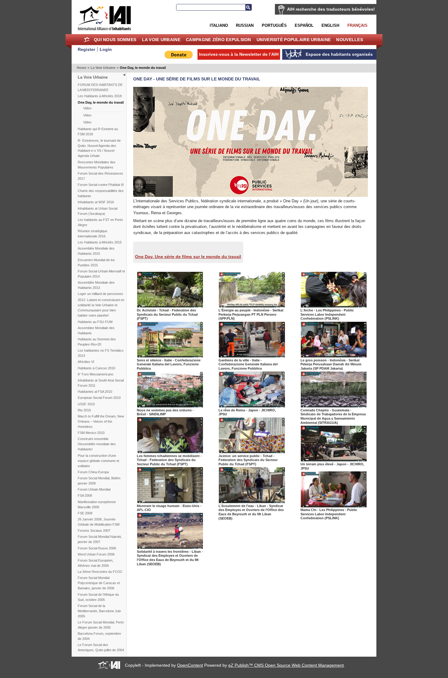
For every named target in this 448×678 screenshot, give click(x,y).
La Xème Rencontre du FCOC (100, 571)
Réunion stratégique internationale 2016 (92, 233)
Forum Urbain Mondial (94, 489)
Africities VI (86, 362)
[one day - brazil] (170, 406)
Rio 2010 (84, 410)
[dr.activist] (170, 306)
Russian (245, 25)
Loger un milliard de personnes (100, 294)
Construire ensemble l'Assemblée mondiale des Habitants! (97, 444)
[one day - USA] (170, 501)
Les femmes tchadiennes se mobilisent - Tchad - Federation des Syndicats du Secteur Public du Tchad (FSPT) (169, 460)
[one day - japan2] (334, 460)
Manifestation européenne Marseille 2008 (97, 504)
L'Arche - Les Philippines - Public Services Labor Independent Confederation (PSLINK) (327, 314)
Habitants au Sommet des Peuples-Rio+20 (97, 341)
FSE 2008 (85, 513)
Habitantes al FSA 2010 (95, 391)
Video (87, 108)
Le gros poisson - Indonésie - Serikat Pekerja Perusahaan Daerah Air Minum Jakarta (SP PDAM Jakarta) (330, 364)
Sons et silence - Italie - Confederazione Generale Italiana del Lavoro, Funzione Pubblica (169, 364)
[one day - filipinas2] (334, 506)
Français (357, 25)
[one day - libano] (170, 547)
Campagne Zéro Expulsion (218, 39)
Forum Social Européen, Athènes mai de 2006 (95, 563)
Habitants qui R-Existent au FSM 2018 (98, 131)
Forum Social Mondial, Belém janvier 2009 (99, 480)
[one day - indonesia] (252, 306)
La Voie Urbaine (161, 39)
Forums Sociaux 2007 (94, 530)
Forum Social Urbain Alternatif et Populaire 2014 (101, 273)
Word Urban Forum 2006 (96, 554)
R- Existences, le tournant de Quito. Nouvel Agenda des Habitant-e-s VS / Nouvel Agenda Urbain (99, 148)
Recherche (248, 7)
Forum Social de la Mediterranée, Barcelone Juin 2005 (99, 611)
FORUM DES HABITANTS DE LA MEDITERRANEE (100, 87)
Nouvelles (349, 39)
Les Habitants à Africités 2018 (100, 96)
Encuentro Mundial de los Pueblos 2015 (96, 262)
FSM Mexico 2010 (91, 433)
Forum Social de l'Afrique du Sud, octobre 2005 (98, 597)
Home (87, 39)
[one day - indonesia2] (334, 356)
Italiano (219, 25)
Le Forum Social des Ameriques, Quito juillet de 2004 (101, 647)
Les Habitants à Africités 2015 (100, 242)
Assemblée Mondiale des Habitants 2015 (96, 251)
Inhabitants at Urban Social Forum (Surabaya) (97, 211)
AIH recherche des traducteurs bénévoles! (331, 9)
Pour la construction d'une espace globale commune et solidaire (98, 461)
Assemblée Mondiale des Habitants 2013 (96, 285)
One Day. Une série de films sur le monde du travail (188, 256)
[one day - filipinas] (334, 306)
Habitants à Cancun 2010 (96, 368)
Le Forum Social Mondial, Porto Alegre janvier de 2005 (101, 624)
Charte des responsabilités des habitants (101, 193)
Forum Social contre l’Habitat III (101, 184)
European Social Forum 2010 (99, 397)
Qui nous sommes (115, 39)
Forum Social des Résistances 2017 (100, 176)
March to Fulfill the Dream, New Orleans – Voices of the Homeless (101, 421)
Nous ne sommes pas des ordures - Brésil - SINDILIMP (165, 412)
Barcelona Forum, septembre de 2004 (99, 636)
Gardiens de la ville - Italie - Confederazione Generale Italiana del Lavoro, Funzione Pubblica (248, 364)
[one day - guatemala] (334, 406)
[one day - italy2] (252, 356)
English (330, 25)
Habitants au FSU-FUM (95, 322)
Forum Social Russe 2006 (97, 548)
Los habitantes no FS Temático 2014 (100, 353)
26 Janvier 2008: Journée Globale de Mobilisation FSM (98, 521)
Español (304, 25)
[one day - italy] (170, 356)
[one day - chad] (170, 451)
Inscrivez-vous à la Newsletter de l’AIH (239, 54)
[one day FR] (250, 195)
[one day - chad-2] (252, 451)
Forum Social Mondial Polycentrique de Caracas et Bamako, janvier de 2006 (99, 583)
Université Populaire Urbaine (294, 39)
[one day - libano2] (252, 501)
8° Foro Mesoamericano (95, 374)
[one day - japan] (252, 406)
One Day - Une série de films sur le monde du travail (196, 78)
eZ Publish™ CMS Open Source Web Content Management (286, 665)
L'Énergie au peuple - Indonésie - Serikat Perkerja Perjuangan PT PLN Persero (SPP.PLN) (251, 314)
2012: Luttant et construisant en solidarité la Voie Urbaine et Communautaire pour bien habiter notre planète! (101, 307)
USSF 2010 (86, 404)
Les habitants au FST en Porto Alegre (100, 222)
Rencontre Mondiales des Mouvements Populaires (97, 164)
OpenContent (190, 665)
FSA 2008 (85, 495)
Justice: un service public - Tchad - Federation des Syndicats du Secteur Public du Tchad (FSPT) (248, 460)
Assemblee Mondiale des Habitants (96, 330)
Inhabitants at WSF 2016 (96, 202)
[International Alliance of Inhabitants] (104, 18)
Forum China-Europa (93, 472)
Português (274, 25)
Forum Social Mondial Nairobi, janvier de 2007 (100, 539)
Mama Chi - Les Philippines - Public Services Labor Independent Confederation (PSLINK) (328, 514)
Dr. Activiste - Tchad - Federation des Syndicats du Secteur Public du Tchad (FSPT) (167, 314)
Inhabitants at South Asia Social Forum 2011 (101, 382)
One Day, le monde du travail (101, 102)
